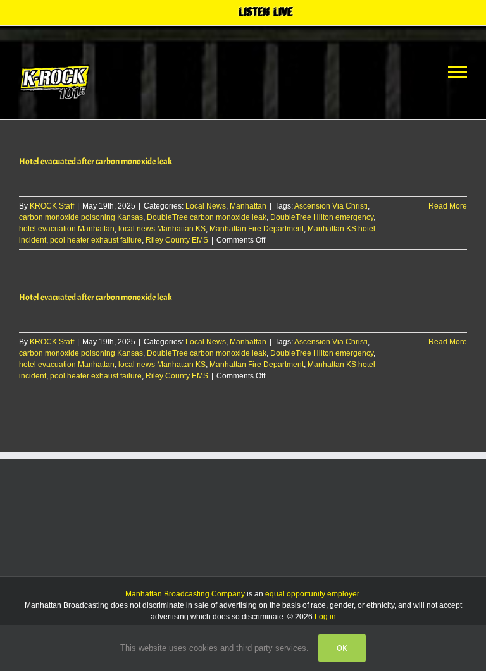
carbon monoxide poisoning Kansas (81, 217)
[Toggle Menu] (457, 72)
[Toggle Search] (411, 71)
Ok (342, 648)
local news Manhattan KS (162, 228)
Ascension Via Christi (331, 206)
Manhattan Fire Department (256, 228)
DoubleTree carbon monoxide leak (206, 217)
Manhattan (248, 206)
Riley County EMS (177, 240)
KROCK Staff (52, 206)
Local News (205, 206)
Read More (447, 206)
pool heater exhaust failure (96, 240)
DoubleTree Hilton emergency (321, 217)
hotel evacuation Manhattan (67, 228)
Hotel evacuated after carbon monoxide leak (95, 161)
